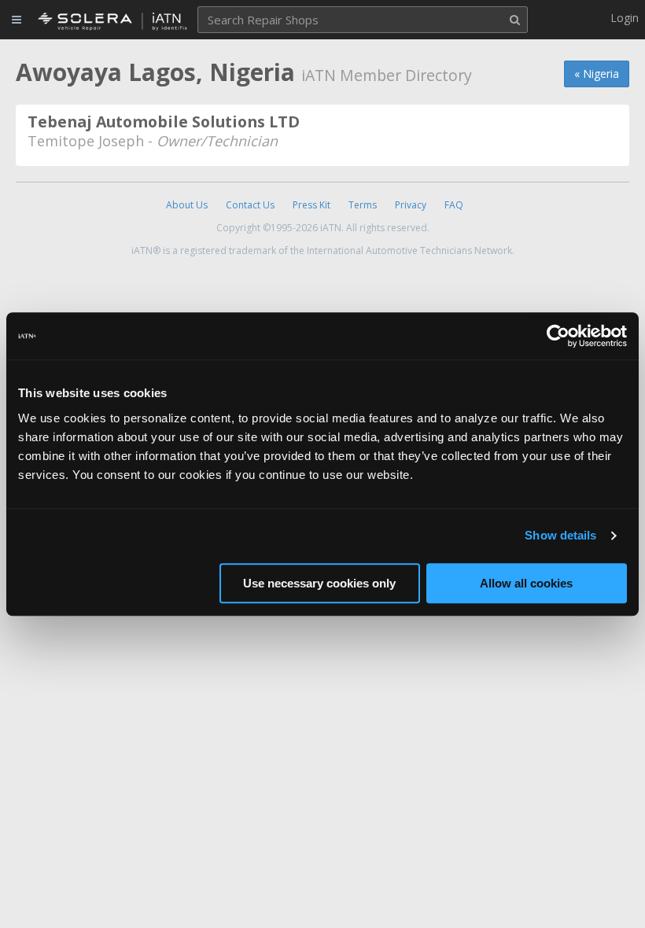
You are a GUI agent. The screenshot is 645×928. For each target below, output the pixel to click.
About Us (187, 205)
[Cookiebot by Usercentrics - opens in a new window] (558, 336)
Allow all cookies (526, 583)
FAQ (453, 205)
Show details (560, 535)
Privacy (410, 205)
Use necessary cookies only (319, 583)
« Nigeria (596, 73)
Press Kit (311, 205)
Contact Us (250, 205)
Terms (362, 205)
